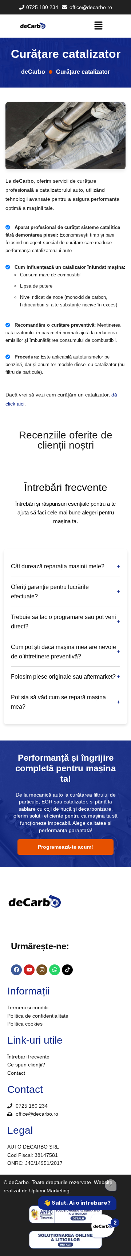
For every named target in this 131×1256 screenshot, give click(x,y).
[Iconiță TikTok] (67, 969)
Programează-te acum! (65, 847)
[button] (98, 26)
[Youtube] (29, 969)
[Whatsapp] (54, 969)
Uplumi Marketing (49, 1190)
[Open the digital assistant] (103, 1226)
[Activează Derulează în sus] (116, 1241)
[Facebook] (16, 969)
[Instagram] (41, 969)
